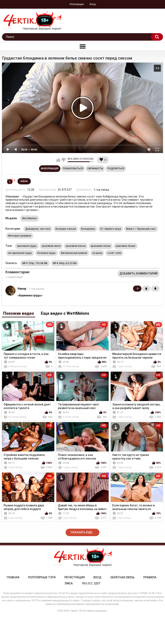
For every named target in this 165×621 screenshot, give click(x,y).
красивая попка (100, 246)
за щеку (97, 253)
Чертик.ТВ (76, 610)
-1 (155, 289)
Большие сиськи (66, 228)
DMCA (69, 583)
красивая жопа (51, 246)
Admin (24, 181)
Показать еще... (83, 532)
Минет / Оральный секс (141, 228)
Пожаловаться (73, 168)
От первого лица (110, 228)
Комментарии (17, 272)
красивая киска (76, 246)
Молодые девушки (19, 235)
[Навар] (10, 294)
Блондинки (88, 228)
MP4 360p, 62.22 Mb (65, 263)
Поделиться (115, 168)
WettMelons (29, 218)
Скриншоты (95, 168)
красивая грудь (27, 246)
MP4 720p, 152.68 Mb (35, 263)
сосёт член (114, 253)
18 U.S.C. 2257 (90, 583)
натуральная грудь (20, 253)
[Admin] (10, 181)
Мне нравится (58, 160)
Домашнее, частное (37, 228)
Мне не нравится (63, 160)
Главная (13, 577)
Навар (22, 288)
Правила (149, 577)
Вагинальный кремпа (74, 253)
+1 (146, 289)
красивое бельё (125, 246)
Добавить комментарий (139, 273)
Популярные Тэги (42, 577)
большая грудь (46, 253)
